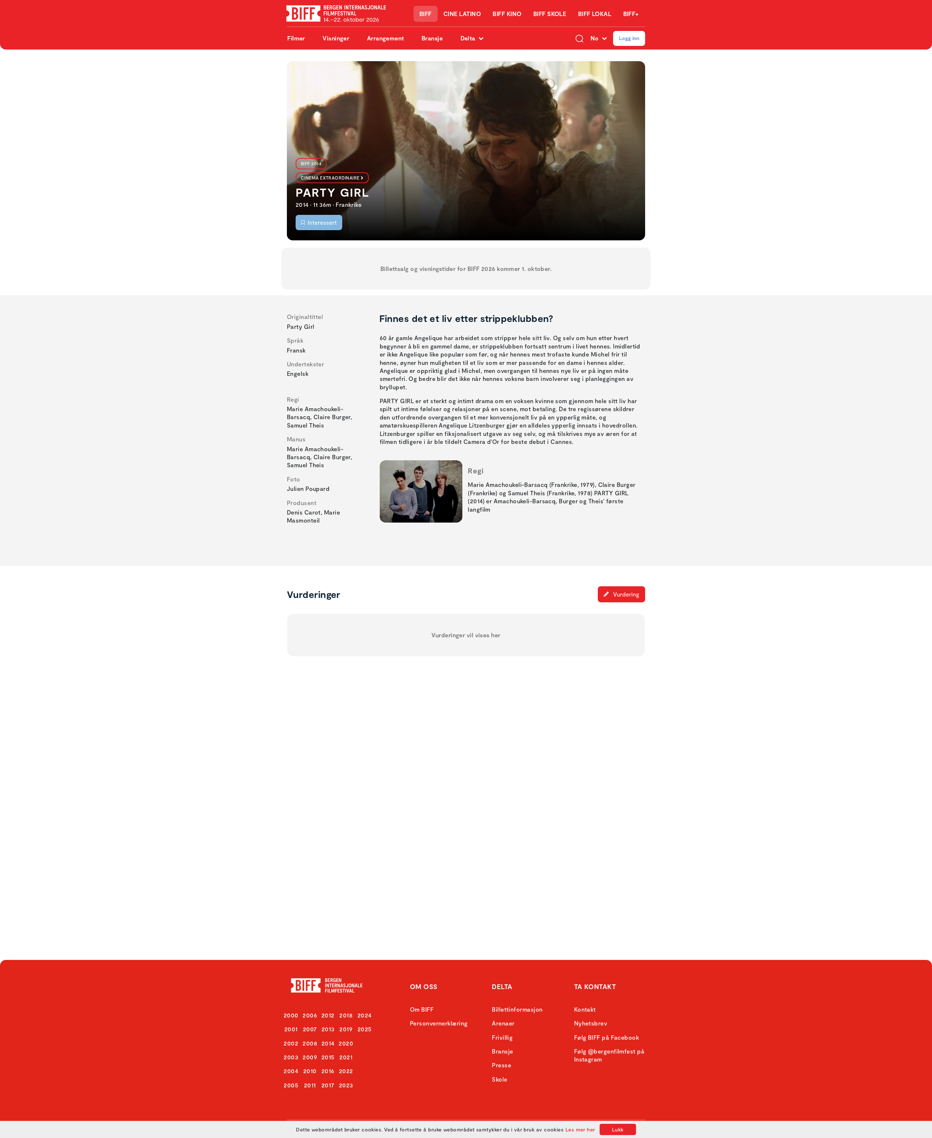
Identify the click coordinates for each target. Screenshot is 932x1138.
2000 (291, 1015)
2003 (291, 1057)
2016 (328, 1070)
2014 (328, 1043)
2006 (310, 1015)
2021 (345, 1057)
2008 (310, 1043)
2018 (345, 1015)
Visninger (336, 38)
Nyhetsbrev (591, 1023)
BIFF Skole (549, 13)
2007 (310, 1028)
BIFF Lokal (595, 13)
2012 (328, 1015)
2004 (291, 1070)
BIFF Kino (507, 13)
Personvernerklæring (439, 1023)
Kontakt (585, 1009)
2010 (310, 1070)
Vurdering (625, 594)
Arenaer (503, 1023)
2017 (328, 1085)
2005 (291, 1085)
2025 (365, 1028)
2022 (346, 1070)
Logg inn (629, 38)
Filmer (296, 38)
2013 (328, 1028)
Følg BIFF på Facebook (606, 1037)
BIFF (425, 13)
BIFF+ (631, 13)
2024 (365, 1015)
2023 (346, 1085)
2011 (310, 1085)
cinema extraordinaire (330, 177)
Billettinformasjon (517, 1009)
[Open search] (579, 38)
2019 (345, 1028)
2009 (310, 1057)
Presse (501, 1065)
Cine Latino (462, 13)
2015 (328, 1057)
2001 (291, 1028)
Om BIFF (422, 1009)
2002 (291, 1043)
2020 (346, 1043)
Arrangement (385, 38)
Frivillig (502, 1037)
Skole (499, 1079)
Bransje (432, 38)
